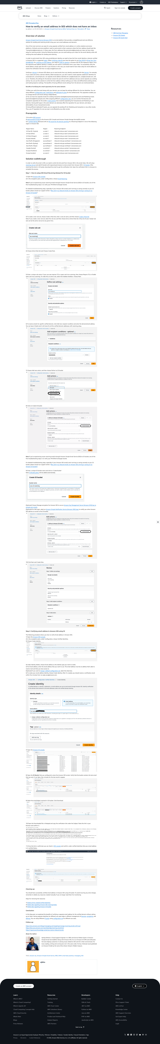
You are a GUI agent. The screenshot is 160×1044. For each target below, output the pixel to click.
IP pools (47, 918)
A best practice (51, 100)
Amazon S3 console (38, 750)
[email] (146, 1035)
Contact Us (119, 999)
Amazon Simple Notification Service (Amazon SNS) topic (62, 509)
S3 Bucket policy (34, 472)
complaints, (90, 916)
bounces (83, 916)
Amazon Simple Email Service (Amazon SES (38, 40)
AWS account (36, 117)
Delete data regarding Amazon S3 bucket (39, 906)
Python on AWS (86, 1009)
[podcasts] (143, 1035)
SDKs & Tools (85, 1002)
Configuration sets (40, 92)
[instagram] (134, 1035)
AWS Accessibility (121, 1020)
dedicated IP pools (61, 92)
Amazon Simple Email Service (45, 955)
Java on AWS (85, 1013)
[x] (125, 1035)
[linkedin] (131, 1035)
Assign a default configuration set (50, 671)
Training (50, 1002)
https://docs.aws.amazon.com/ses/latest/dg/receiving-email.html (45, 928)
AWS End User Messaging (120, 33)
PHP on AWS (85, 1016)
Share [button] (88, 29)
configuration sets (65, 98)
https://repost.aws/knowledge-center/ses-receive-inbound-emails (45, 930)
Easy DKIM (82, 60)
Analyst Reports (52, 1020)
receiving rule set (31, 165)
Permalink (80, 29)
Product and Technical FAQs (56, 1016)
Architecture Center (53, 1013)
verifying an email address (43, 62)
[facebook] (128, 1035)
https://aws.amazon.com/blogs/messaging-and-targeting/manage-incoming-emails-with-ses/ (53, 926)
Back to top (79, 1027)
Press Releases (18, 1024)
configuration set (58, 918)
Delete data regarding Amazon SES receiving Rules (42, 904)
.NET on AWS (85, 1006)
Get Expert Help (121, 1016)
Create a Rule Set (84, 216)
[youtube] (140, 1035)
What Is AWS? (17, 999)
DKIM (60, 955)
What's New (17, 1016)
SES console (57, 846)
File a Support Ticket (122, 1002)
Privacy (15, 1038)
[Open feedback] (158, 522)
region (46, 60)
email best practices (68, 955)
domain (34, 72)
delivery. (28, 918)
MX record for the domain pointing (59, 121)
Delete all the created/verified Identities (38, 902)
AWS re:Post (120, 1006)
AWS (56, 955)
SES (82, 955)
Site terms (23, 1038)
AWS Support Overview (123, 1013)
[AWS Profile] (141, 2)
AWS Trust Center (53, 1006)
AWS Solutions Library (54, 1009)
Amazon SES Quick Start (120, 37)
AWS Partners (51, 1024)
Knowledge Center (122, 1009)
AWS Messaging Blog (32, 23)
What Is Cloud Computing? (22, 1002)
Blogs (15, 1020)
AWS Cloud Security (19, 1013)
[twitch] (137, 1035)
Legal (117, 1024)
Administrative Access (33, 119)
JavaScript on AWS (87, 1020)
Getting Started (52, 999)
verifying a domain (57, 60)
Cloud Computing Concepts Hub (23, 1009)
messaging (77, 955)
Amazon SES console (39, 176)
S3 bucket (87, 165)
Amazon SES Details (119, 35)
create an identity (64, 62)
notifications (50, 92)
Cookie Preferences (34, 1038)
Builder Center (86, 999)
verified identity (33, 121)
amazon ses (33, 955)
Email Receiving (62, 178)
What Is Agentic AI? (19, 1006)
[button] (38, 8)
